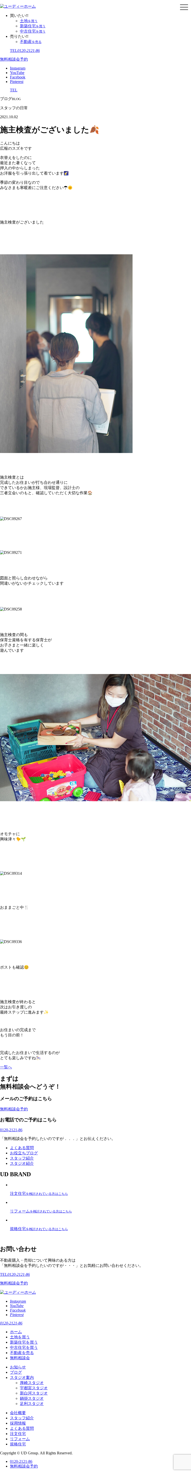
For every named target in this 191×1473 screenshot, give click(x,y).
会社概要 (18, 1413)
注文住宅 (18, 1434)
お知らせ (18, 1367)
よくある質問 (22, 1148)
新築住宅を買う (24, 1342)
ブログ (16, 1372)
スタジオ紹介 (22, 1163)
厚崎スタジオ (32, 1383)
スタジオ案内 (22, 1377)
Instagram (17, 68)
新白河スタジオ (34, 1393)
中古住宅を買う (24, 1347)
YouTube (17, 73)
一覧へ (6, 1067)
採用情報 (18, 1423)
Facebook (17, 77)
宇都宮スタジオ (34, 1388)
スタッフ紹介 (22, 1158)
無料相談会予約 (14, 59)
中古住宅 (33, 31)
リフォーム (20, 1439)
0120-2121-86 (11, 1130)
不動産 (31, 41)
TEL (25, 50)
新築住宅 (33, 26)
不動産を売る (22, 1353)
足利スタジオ (32, 1403)
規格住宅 (18, 1444)
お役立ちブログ (24, 1153)
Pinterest (16, 81)
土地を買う (20, 1337)
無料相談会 (20, 1358)
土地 (29, 21)
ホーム (16, 1332)
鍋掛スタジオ (32, 1398)
